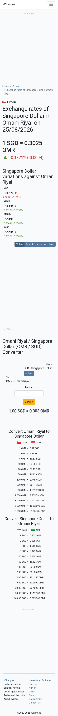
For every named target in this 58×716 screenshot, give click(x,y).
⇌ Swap (29, 373)
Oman (15, 86)
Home (5, 86)
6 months (41, 244)
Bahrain (33, 684)
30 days (19, 244)
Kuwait (32, 688)
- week (6, 201)
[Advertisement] (29, 46)
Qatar (32, 695)
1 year (51, 244)
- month (6, 214)
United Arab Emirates (40, 680)
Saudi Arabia (35, 699)
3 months (30, 244)
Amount (29, 387)
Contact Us (35, 702)
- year (5, 227)
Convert (29, 402)
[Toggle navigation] (51, 4)
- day (5, 188)
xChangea (9, 4)
